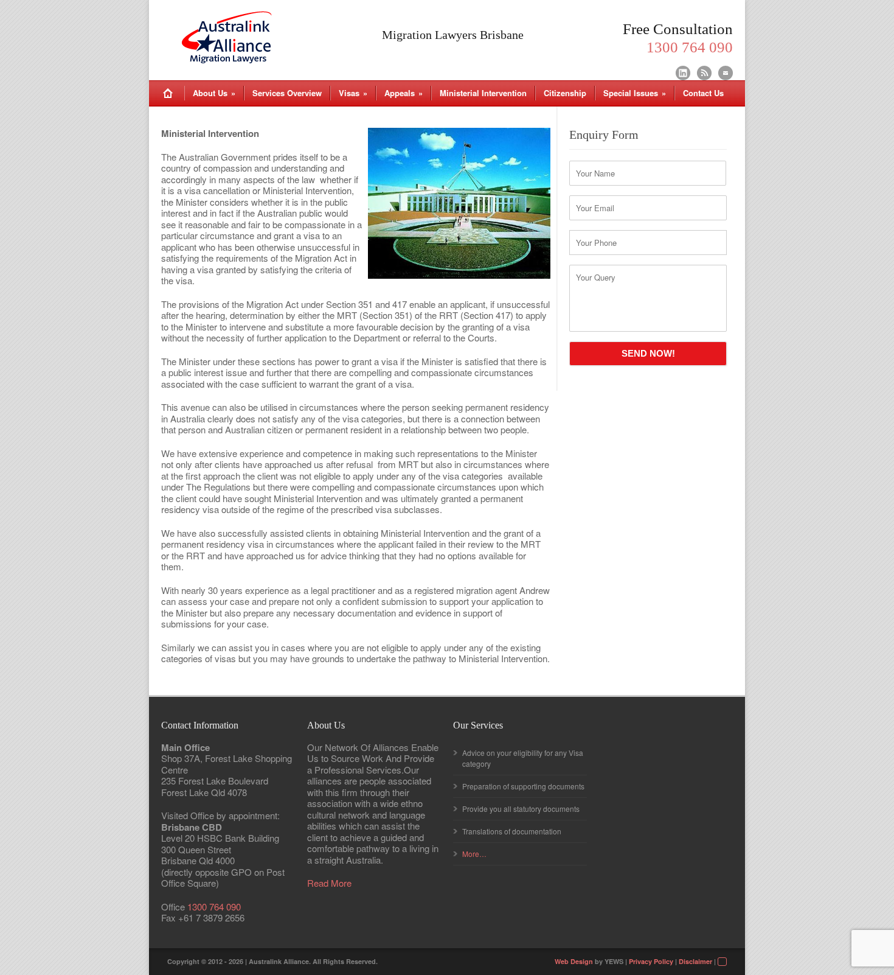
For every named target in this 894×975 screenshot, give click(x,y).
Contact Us (703, 93)
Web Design (574, 961)
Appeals (403, 93)
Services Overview (287, 93)
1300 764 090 (214, 906)
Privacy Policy (651, 961)
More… (474, 853)
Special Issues (634, 93)
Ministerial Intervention (483, 93)
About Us (214, 93)
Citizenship (565, 93)
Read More (329, 883)
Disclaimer (695, 961)
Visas (353, 93)
